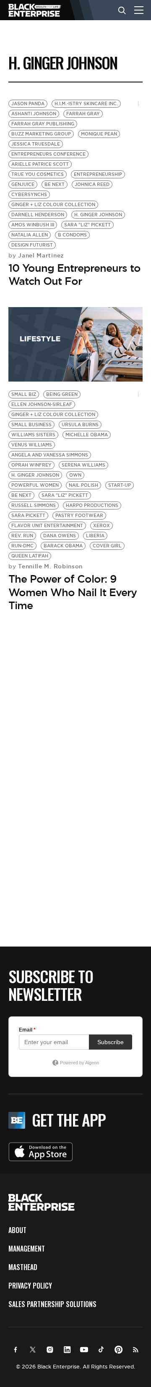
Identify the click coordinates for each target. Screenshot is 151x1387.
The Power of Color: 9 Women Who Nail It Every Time (72, 592)
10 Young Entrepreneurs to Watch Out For (74, 274)
